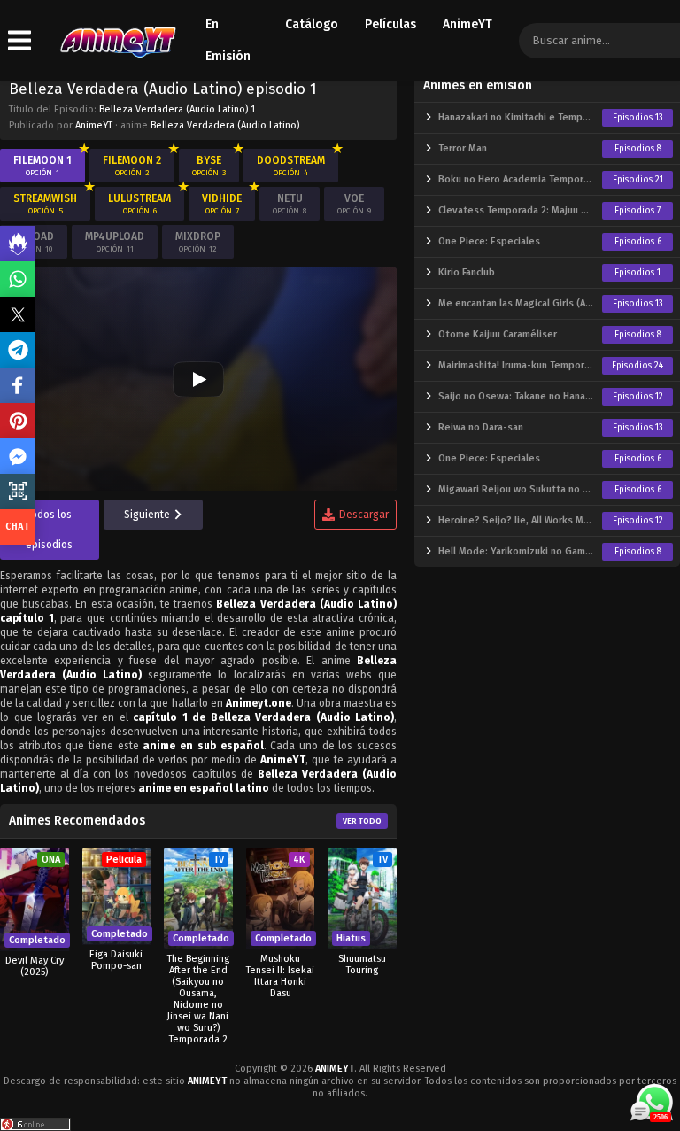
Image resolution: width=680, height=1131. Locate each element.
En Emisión (228, 40)
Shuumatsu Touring (362, 964)
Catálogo (311, 24)
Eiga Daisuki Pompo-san (116, 960)
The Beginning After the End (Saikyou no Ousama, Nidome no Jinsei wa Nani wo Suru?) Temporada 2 (198, 999)
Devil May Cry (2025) (34, 966)
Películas (390, 24)
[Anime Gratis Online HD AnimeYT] (117, 41)
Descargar (364, 514)
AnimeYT (467, 24)
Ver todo (362, 821)
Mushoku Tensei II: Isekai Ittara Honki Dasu (280, 976)
